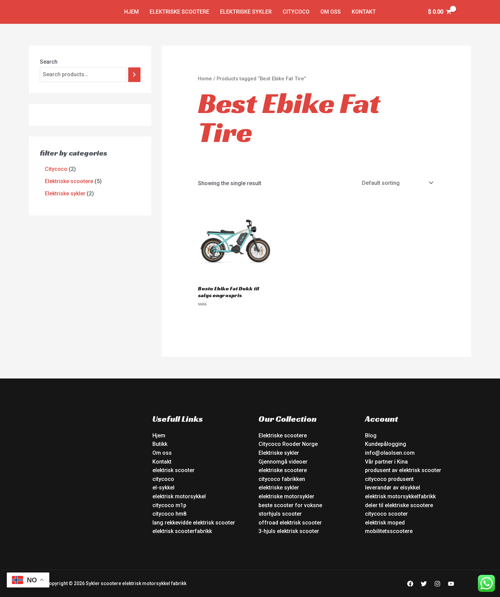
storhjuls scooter (280, 514)
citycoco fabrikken (282, 479)
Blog (371, 435)
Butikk (159, 444)
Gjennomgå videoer (283, 461)
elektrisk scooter (173, 470)
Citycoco (296, 12)
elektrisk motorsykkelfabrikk (400, 496)
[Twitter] (424, 584)
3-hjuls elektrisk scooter (289, 531)
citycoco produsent (389, 479)
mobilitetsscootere (389, 531)
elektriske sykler (279, 487)
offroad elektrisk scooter (290, 522)
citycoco (163, 479)
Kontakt (364, 12)
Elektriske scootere (179, 12)
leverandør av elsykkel (392, 487)
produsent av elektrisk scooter (403, 470)
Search (48, 62)
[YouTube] (451, 584)
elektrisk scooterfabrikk (182, 531)
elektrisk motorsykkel (179, 496)
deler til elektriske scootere (399, 505)
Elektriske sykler (246, 12)
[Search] (134, 74)
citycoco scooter (386, 514)
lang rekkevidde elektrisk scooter (193, 522)
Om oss (330, 12)
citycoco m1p (169, 505)
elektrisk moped (385, 522)
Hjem (131, 12)
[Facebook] (410, 584)
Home (205, 79)
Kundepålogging (385, 444)
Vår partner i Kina (386, 461)
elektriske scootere (283, 470)
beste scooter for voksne (290, 505)
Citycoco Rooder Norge (288, 444)
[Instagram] (437, 584)
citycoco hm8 (169, 514)
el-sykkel (163, 487)
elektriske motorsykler (286, 496)
